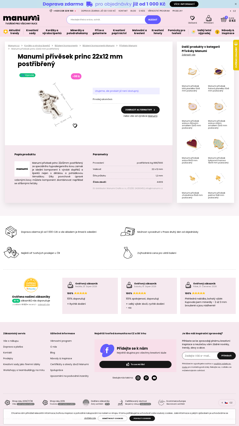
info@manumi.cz (154, 188)
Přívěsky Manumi (128, 45)
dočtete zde (90, 418)
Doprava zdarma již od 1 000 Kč (98, 10)
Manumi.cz (14, 45)
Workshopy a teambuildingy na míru (24, 370)
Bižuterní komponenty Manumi (98, 45)
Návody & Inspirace (61, 358)
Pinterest (147, 378)
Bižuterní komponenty (66, 45)
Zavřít (235, 4)
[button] (75, 126)
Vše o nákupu (11, 341)
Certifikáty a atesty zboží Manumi (69, 364)
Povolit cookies (142, 418)
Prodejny (178, 10)
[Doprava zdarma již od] (119, 4)
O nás (142, 10)
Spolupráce (56, 370)
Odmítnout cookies (112, 418)
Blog (133, 10)
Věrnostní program (159, 10)
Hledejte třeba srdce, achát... (86, 19)
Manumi (152, 116)
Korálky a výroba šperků (37, 45)
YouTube (155, 378)
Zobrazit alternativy (139, 109)
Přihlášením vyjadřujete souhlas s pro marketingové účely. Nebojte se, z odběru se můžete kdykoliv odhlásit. (206, 367)
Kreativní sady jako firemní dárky (21, 364)
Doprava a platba (13, 346)
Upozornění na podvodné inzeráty (69, 376)
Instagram (138, 378)
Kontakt (123, 10)
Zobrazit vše (188, 54)
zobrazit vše (44, 304)
